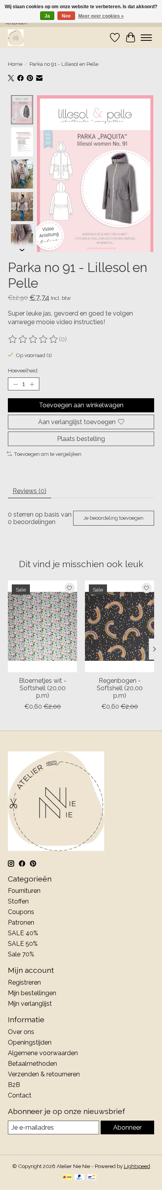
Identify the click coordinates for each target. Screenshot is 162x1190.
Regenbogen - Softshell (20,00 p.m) (120, 688)
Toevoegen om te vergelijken (47, 454)
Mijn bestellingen (32, 993)
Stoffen (18, 901)
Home (15, 64)
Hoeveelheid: (23, 370)
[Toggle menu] (146, 37)
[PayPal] (79, 1177)
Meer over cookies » (101, 16)
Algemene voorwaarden (43, 1053)
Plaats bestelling (81, 439)
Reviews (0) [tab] (29, 491)
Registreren (24, 982)
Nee (66, 16)
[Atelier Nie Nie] (16, 37)
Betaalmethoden (32, 1063)
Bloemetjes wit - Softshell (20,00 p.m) (42, 688)
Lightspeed (137, 1166)
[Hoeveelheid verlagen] (15, 384)
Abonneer (127, 1127)
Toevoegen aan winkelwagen (81, 405)
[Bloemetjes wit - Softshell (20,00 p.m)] (42, 626)
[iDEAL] (67, 1177)
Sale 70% (21, 954)
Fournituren (24, 890)
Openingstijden (30, 1042)
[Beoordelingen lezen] (33, 339)
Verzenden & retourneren (44, 1074)
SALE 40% (23, 933)
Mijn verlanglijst (30, 1003)
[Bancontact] (92, 1177)
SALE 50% (23, 943)
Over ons (21, 1032)
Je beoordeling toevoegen (113, 518)
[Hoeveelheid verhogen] (32, 384)
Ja (47, 16)
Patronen (21, 922)
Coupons (21, 912)
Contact (19, 1095)
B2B (14, 1084)
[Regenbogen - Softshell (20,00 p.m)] (119, 626)
